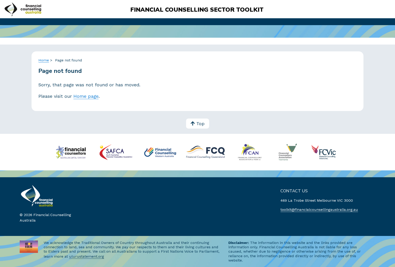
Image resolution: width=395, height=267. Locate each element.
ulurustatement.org (86, 256)
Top (200, 123)
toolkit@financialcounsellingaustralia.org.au (319, 209)
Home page (86, 96)
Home (43, 60)
